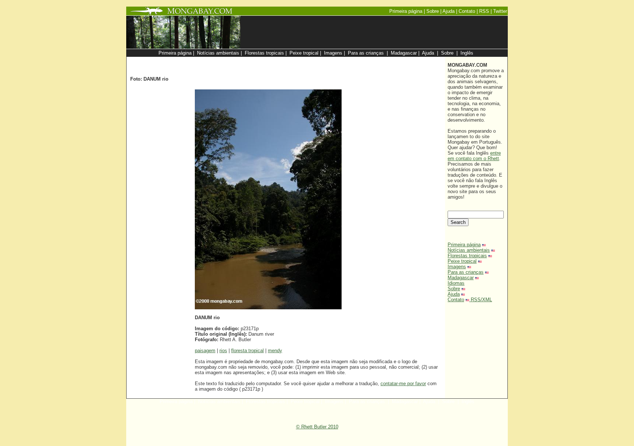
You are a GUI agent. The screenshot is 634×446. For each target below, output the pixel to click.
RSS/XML (481, 299)
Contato (456, 299)
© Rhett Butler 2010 (317, 427)
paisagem (205, 350)
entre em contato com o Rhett (474, 155)
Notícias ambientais (469, 250)
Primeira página (464, 244)
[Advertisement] (354, 60)
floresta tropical (247, 350)
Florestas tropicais (467, 255)
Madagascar (461, 277)
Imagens (457, 266)
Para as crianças (466, 272)
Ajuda (454, 294)
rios (223, 350)
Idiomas (456, 283)
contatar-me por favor (403, 383)
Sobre (454, 288)
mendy (275, 350)
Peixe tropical (462, 261)
